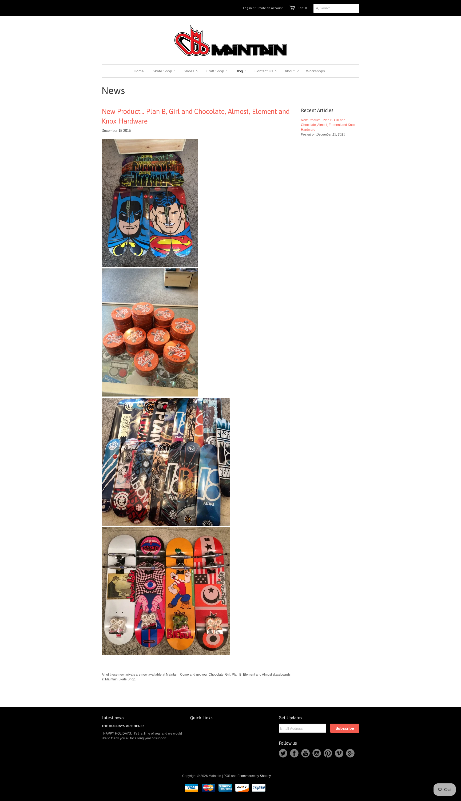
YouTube (305, 753)
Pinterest (328, 753)
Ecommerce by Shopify (254, 776)
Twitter (283, 753)
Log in (247, 8)
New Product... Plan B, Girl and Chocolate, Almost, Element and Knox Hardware (196, 116)
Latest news (113, 717)
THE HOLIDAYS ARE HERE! (123, 726)
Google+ (350, 753)
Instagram (316, 753)
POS (227, 776)
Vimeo (339, 753)
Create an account (269, 8)
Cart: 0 (302, 8)
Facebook (294, 753)
